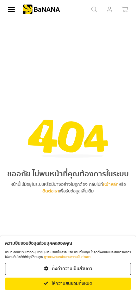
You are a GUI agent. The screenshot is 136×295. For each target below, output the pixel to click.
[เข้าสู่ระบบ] (109, 9)
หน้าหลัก (111, 184)
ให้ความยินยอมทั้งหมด (71, 283)
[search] (94, 9)
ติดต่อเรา (50, 191)
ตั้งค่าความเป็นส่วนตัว (71, 268)
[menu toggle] (11, 9)
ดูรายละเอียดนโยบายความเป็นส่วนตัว (67, 257)
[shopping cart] (124, 9)
